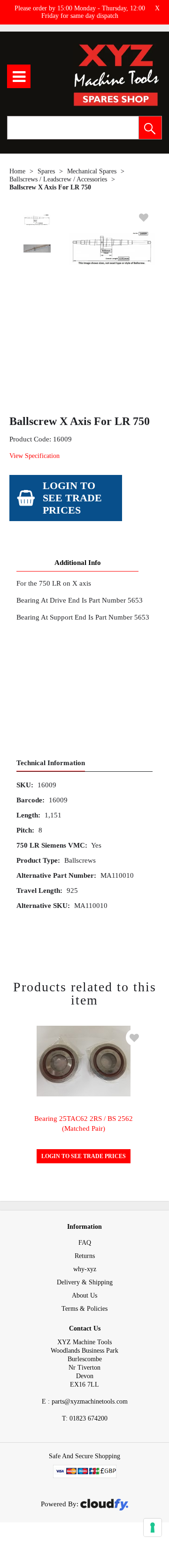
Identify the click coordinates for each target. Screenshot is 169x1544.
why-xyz (84, 1269)
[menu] (19, 76)
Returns (85, 1255)
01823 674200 (85, 1418)
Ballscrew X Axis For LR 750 (50, 187)
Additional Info (77, 562)
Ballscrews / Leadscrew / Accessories (58, 179)
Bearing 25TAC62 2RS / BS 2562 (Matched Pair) (83, 1123)
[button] (150, 127)
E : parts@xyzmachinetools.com (85, 1401)
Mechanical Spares (91, 171)
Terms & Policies (84, 1308)
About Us (84, 1295)
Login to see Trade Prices (72, 498)
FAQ (84, 1242)
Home (17, 171)
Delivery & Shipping (85, 1282)
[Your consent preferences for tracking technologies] (152, 1527)
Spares (46, 171)
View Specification (34, 455)
